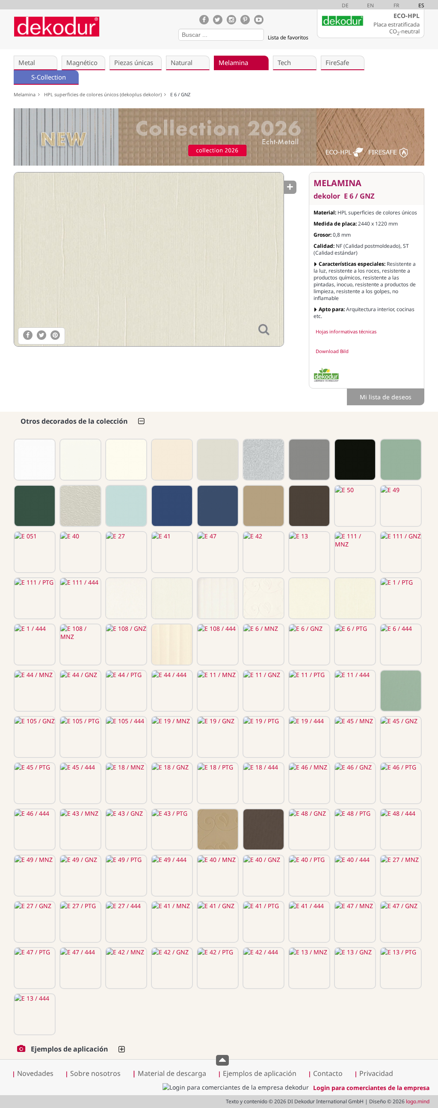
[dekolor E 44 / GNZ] (79, 691)
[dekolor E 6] (217, 460)
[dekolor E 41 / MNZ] (171, 922)
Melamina (26, 94)
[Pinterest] (245, 19)
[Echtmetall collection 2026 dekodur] (219, 138)
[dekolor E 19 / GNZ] (217, 737)
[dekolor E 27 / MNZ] (400, 876)
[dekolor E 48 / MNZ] (263, 829)
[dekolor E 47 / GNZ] (400, 922)
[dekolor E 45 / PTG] (34, 783)
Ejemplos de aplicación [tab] (69, 1049)
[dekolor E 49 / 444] (171, 876)
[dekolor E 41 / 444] (308, 922)
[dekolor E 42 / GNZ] (171, 968)
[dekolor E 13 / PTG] (400, 968)
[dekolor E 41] (171, 552)
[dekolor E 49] (400, 506)
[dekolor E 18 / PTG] (217, 783)
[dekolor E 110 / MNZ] (125, 598)
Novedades (35, 1073)
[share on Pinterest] (55, 335)
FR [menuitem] (396, 5)
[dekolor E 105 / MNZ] (400, 691)
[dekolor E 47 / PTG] (34, 968)
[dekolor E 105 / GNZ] (34, 737)
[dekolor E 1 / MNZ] (308, 598)
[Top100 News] (114, 32)
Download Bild (332, 351)
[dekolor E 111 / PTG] (34, 598)
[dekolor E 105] (400, 460)
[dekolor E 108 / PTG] (171, 644)
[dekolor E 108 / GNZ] (125, 644)
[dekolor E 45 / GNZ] (400, 737)
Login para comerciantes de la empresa (371, 1088)
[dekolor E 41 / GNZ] (217, 922)
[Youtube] (258, 19)
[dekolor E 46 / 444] (34, 829)
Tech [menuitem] (284, 62)
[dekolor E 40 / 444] (354, 876)
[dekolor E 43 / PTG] (171, 829)
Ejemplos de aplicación (259, 1073)
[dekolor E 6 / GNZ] (148, 259)
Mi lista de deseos (385, 397)
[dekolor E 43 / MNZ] (79, 829)
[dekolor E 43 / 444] (217, 829)
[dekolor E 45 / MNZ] (354, 737)
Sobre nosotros (95, 1073)
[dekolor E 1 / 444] (34, 644)
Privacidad (376, 1073)
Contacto (328, 1073)
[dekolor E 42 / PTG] (217, 968)
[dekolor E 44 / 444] (171, 691)
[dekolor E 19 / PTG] (263, 737)
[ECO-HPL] (326, 375)
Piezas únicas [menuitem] (133, 62)
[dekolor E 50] (354, 506)
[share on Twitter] (41, 335)
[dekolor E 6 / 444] (400, 644)
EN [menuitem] (370, 5)
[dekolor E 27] (125, 552)
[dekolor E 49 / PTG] (125, 876)
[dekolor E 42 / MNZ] (125, 968)
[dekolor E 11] (354, 460)
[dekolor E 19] (34, 506)
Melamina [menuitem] (233, 62)
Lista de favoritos (288, 37)
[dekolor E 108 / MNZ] (79, 644)
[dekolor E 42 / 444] (263, 968)
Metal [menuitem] (26, 62)
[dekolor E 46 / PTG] (400, 783)
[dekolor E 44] (308, 460)
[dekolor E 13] (308, 552)
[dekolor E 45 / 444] (79, 783)
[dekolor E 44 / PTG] (125, 691)
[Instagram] (231, 19)
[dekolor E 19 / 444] (308, 737)
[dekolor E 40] (79, 552)
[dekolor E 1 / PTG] (400, 598)
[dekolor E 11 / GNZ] (263, 691)
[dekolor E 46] (217, 506)
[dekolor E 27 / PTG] (79, 922)
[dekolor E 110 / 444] (263, 598)
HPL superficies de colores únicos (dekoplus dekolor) (104, 94)
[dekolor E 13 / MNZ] (308, 968)
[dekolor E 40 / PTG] (308, 876)
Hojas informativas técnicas (346, 331)
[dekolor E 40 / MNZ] (217, 876)
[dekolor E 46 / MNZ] (308, 783)
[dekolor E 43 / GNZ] (125, 829)
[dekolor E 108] (171, 460)
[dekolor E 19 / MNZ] (171, 737)
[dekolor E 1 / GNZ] (354, 598)
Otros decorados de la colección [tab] (74, 421)
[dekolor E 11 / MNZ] (217, 691)
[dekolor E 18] (171, 506)
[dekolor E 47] (217, 552)
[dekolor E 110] (79, 460)
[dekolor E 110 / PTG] (217, 598)
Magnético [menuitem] (82, 62)
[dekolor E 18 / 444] (263, 783)
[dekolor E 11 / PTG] (308, 691)
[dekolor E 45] (125, 506)
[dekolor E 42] (263, 552)
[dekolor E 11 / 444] (354, 691)
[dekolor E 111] (34, 460)
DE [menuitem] (345, 5)
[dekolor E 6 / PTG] (354, 644)
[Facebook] (204, 19)
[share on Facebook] (28, 335)
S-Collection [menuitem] (48, 77)
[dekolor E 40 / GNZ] (263, 876)
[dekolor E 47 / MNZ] (354, 922)
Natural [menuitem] (181, 62)
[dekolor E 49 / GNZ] (79, 876)
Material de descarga (169, 1073)
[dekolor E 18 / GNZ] (171, 783)
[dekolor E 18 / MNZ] (125, 783)
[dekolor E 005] (263, 460)
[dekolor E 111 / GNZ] (400, 552)
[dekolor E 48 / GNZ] (308, 829)
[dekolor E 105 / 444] (125, 737)
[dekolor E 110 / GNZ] (171, 598)
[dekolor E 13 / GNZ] (354, 968)
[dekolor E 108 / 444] (217, 644)
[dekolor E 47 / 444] (79, 968)
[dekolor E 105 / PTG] (79, 737)
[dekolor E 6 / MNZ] (263, 644)
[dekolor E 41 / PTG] (263, 922)
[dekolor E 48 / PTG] (354, 829)
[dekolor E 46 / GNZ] (354, 783)
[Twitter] (217, 19)
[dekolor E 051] (34, 552)
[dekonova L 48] (79, 506)
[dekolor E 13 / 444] (34, 1014)
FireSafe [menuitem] (337, 62)
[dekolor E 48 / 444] (400, 829)
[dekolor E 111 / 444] (79, 598)
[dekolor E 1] (125, 460)
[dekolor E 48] (308, 506)
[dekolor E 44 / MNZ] (34, 691)
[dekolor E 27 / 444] (125, 922)
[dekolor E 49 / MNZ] (34, 876)
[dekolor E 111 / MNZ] (354, 552)
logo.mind (417, 1101)
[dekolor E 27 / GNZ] (34, 922)
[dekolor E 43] (263, 506)
